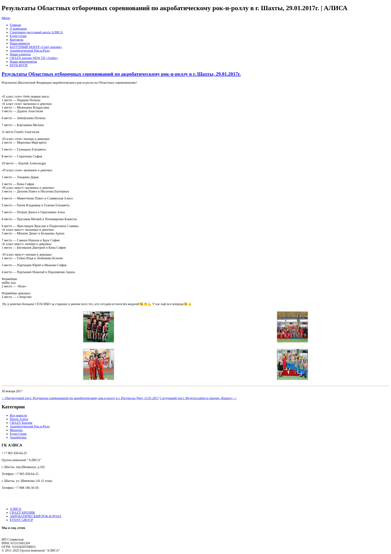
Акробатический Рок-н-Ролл (30, 50)
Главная (15, 25)
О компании (18, 28)
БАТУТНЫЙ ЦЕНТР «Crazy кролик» (36, 47)
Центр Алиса (19, 419)
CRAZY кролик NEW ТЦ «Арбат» (34, 58)
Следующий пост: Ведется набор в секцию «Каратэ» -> (198, 398)
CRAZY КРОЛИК (22, 512)
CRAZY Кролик (21, 422)
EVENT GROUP (21, 520)
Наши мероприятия (23, 61)
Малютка (16, 430)
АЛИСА (15, 509)
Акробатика (18, 437)
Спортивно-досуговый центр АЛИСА (36, 32)
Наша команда (20, 43)
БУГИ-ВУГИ (18, 65)
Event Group (18, 36)
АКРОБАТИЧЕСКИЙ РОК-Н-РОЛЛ (35, 516)
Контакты (16, 39)
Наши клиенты (20, 54)
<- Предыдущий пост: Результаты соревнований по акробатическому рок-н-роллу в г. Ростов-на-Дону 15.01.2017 (80, 398)
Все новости (18, 415)
